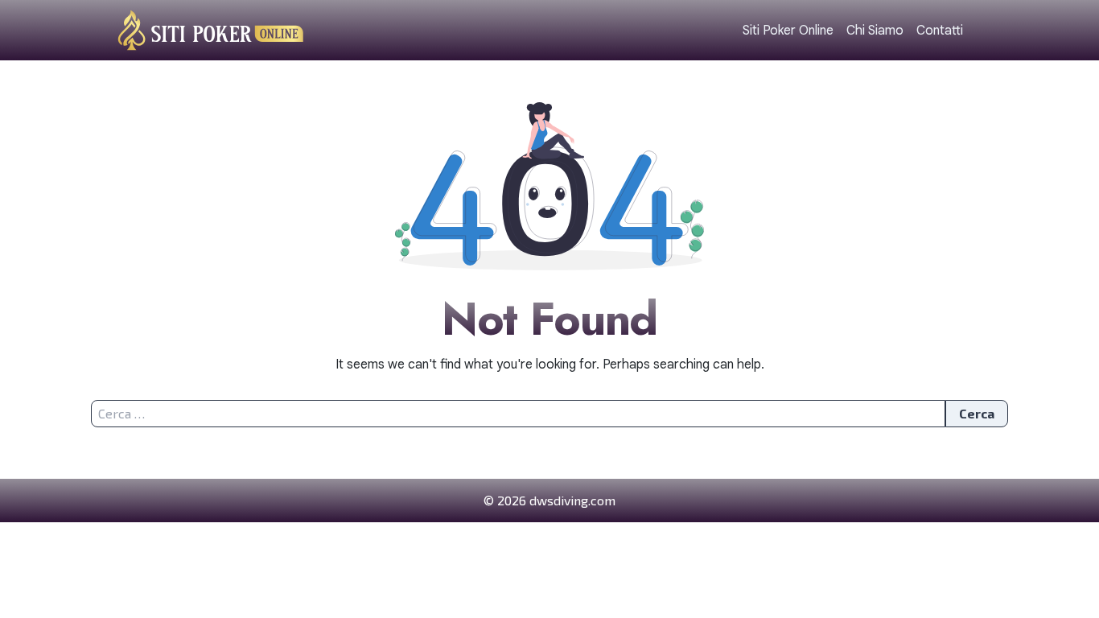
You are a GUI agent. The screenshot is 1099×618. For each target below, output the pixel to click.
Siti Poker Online (788, 31)
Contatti (939, 31)
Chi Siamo (874, 31)
